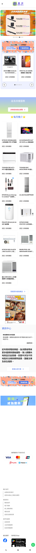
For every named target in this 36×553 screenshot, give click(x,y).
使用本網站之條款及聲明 (12, 495)
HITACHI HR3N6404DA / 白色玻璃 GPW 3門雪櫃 (9, 141)
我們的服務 (6, 519)
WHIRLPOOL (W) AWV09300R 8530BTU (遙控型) (26, 251)
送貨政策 (7, 522)
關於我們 (5, 489)
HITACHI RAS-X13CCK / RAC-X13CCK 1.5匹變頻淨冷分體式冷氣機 (9, 251)
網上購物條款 (9, 508)
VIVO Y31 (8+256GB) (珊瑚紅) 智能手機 (26, 72)
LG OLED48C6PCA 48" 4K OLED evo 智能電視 (26, 141)
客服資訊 (5, 500)
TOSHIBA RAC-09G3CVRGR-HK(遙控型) (26, 169)
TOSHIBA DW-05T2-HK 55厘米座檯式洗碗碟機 (9, 169)
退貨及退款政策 (9, 514)
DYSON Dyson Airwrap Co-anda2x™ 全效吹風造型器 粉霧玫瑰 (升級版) (9, 196)
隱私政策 (7, 511)
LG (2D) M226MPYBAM (26, 195)
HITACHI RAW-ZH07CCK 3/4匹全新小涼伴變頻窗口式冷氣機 (26, 223)
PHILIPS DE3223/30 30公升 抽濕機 (9, 223)
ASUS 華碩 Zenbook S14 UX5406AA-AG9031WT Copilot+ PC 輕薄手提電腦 (10, 72)
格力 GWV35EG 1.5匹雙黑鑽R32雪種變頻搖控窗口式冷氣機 (9, 278)
